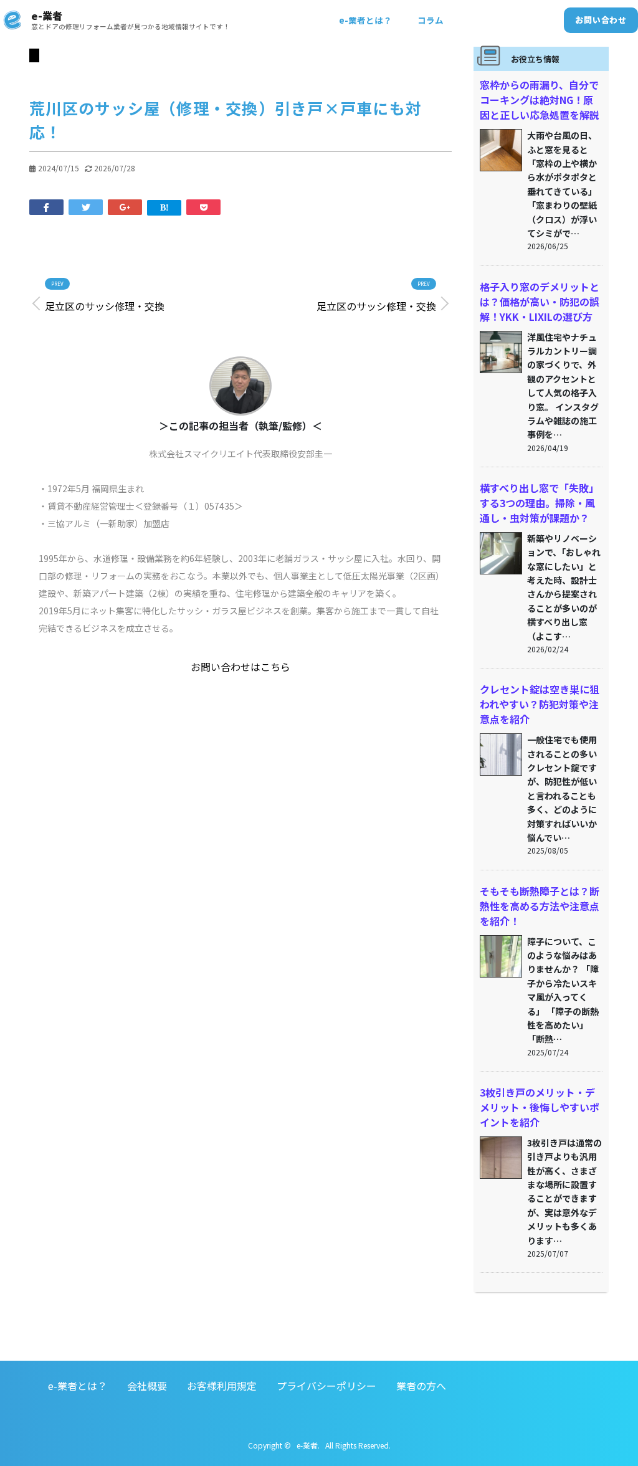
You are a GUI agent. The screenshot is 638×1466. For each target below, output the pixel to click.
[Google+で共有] (125, 206)
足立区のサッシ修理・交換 (104, 305)
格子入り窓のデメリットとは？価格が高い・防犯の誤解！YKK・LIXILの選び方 (539, 301)
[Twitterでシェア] (86, 206)
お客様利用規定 (222, 1385)
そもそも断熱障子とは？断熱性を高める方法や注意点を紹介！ (539, 905)
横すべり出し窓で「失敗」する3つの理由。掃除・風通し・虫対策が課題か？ (539, 502)
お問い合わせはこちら (240, 666)
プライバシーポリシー (326, 1385)
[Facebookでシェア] (46, 206)
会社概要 (147, 1385)
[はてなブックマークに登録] (164, 206)
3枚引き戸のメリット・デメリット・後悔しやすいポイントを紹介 (539, 1107)
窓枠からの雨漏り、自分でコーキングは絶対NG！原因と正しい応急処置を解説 (539, 99)
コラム (430, 20)
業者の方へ (421, 1385)
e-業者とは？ (365, 20)
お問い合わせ (601, 20)
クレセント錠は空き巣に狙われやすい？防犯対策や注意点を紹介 (539, 704)
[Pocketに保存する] (203, 206)
